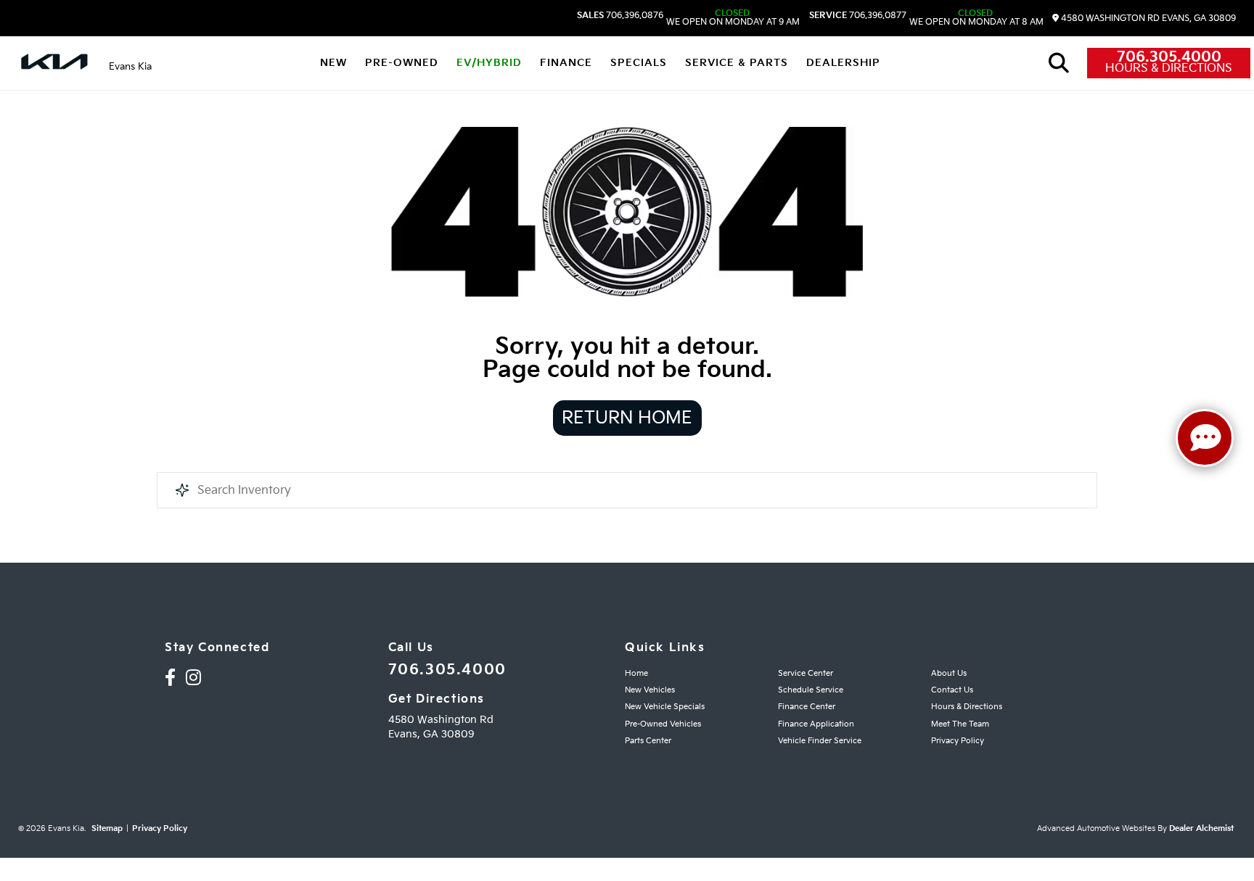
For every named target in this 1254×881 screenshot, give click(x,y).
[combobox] (627, 490)
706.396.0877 (857, 16)
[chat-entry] (1205, 438)
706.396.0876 (620, 16)
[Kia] (54, 63)
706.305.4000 (1169, 57)
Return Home (627, 418)
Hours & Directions (1168, 69)
